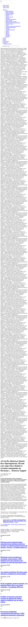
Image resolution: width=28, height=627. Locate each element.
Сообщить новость (7, 43)
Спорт (7, 25)
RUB (4, 7)
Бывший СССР (9, 14)
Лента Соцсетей (9, 16)
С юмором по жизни (10, 29)
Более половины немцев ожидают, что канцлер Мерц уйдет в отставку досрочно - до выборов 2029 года (14, 585)
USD (4, 5)
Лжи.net (7, 34)
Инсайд (7, 36)
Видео (4, 40)
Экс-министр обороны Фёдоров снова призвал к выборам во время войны (14, 573)
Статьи (4, 37)
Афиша (7, 30)
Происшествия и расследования (13, 22)
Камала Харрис (6, 524)
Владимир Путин (22, 524)
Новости (5, 9)
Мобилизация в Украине (11, 21)
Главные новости (9, 11)
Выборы (7, 18)
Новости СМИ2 (4, 525)
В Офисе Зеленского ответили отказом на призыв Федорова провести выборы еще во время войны (12, 599)
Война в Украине (9, 12)
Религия (7, 28)
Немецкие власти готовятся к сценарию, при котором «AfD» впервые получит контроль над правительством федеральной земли (13, 559)
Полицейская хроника (11, 27)
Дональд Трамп (14, 524)
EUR (4, 6)
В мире (7, 15)
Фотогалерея (6, 41)
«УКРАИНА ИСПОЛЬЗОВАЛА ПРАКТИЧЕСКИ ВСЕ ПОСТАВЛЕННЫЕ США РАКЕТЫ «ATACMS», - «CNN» (14, 521)
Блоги (4, 39)
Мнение (7, 33)
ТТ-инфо (14, 617)
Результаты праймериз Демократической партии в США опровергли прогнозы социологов (12, 613)
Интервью (8, 35)
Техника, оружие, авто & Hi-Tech (13, 26)
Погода (7, 32)
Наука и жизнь (9, 20)
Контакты (5, 42)
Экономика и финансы (11, 19)
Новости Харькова (10, 13)
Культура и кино (9, 23)
